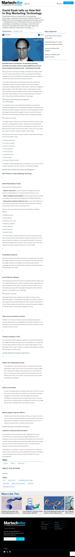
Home (42, 522)
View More (5, 473)
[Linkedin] (8, 551)
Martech (13, 463)
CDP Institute (9, 101)
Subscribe (68, 2)
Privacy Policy (44, 529)
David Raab (6, 483)
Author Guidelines (58, 529)
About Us (56, 522)
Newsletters (57, 526)
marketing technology (18, 483)
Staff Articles (21, 463)
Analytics (5, 463)
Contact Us (56, 524)
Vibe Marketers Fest (8, 486)
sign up (21, 539)
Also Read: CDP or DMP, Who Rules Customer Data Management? (18, 169)
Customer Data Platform (25, 480)
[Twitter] (5, 551)
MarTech (30, 483)
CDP (4, 480)
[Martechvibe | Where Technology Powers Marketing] (12, 3)
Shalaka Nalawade (6, 31)
